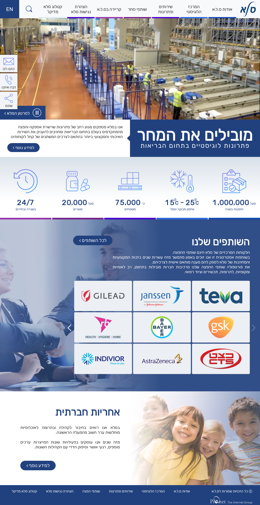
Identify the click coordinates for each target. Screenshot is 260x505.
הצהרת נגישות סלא (81, 9)
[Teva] (221, 296)
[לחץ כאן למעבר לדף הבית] (248, 9)
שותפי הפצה (91, 491)
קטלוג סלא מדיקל (52, 9)
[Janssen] (162, 296)
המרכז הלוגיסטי (194, 9)
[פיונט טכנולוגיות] (231, 500)
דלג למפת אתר (221, 2)
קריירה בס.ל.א (109, 9)
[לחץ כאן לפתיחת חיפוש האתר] (29, 9)
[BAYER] (162, 327)
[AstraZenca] (162, 359)
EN (6, 12)
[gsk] (221, 327)
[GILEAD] (103, 296)
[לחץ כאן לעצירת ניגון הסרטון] (37, 112)
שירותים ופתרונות (165, 9)
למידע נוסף (39, 466)
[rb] (103, 327)
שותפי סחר (137, 9)
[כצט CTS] (221, 359)
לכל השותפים (94, 241)
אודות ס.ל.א (222, 9)
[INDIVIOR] (103, 359)
